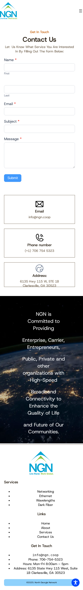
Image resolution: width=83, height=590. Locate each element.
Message (13, 139)
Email (10, 104)
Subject (11, 121)
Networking (45, 491)
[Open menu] (80, 10)
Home (45, 523)
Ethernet (45, 496)
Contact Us (45, 537)
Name (10, 60)
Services (11, 482)
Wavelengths (45, 500)
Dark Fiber (45, 505)
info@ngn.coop (40, 217)
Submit (12, 178)
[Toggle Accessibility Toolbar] (75, 582)
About (45, 528)
